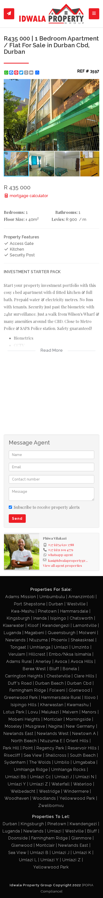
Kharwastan (52, 704)
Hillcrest (37, 654)
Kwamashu (78, 704)
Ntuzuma (38, 640)
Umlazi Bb (15, 776)
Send (17, 519)
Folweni (57, 690)
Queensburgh (62, 632)
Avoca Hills (82, 661)
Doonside (18, 838)
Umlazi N (85, 776)
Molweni (87, 632)
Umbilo (62, 762)
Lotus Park (13, 712)
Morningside (78, 719)
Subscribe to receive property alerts (47, 507)
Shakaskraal (82, 640)
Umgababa (84, 762)
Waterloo (82, 784)
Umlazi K (82, 852)
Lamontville (85, 625)
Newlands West (53, 733)
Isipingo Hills (24, 704)
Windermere (76, 791)
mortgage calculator (28, 195)
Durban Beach (49, 683)
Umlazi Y (17, 784)
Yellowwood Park (77, 798)
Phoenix (59, 640)
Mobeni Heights (24, 719)
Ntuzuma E (51, 740)
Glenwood (79, 690)
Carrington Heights (24, 676)
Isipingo (58, 618)
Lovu (33, 712)
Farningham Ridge (28, 690)
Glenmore (81, 838)
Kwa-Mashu (22, 611)
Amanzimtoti (81, 596)
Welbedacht (23, 791)
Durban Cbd (79, 683)
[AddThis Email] (32, 73)
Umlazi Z (39, 784)
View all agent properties (62, 565)
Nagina (55, 726)
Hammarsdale (74, 611)
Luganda (12, 632)
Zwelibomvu (51, 805)
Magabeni (34, 632)
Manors (89, 712)
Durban (56, 604)
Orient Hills (77, 740)
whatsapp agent (60, 554)
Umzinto (80, 647)
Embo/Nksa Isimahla (70, 654)
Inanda (40, 618)
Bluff (54, 668)
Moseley (13, 726)
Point (28, 748)
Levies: (58, 219)
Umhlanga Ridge (31, 769)
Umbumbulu (52, 596)
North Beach (24, 740)
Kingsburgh (18, 618)
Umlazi (61, 647)
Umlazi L (28, 859)
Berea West (34, 668)
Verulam (16, 654)
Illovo (90, 697)
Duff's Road (20, 683)
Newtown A (84, 733)
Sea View (33, 755)
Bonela (70, 668)
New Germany (80, 726)
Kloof (33, 625)
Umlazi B (39, 852)
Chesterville (58, 676)
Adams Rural (19, 661)
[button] (95, 84)
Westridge (49, 791)
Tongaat (18, 647)
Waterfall (61, 784)
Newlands (16, 640)
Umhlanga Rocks (68, 769)
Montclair (53, 719)
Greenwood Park (21, 697)
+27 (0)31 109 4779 (60, 549)
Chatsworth (81, 618)
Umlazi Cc (40, 776)
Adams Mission (20, 596)
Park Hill (11, 748)
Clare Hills (84, 676)
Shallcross (56, 755)
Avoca (61, 661)
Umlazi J (63, 776)
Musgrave (35, 726)
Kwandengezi (56, 625)
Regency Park (50, 748)
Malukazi (50, 712)
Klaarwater (13, 625)
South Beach (83, 755)
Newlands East (19, 733)
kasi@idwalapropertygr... (68, 560)
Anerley (43, 661)
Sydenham (15, 762)
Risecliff (12, 755)
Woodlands (44, 798)
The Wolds (40, 762)
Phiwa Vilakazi (54, 538)
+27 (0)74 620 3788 (61, 544)
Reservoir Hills (82, 748)
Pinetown (47, 611)
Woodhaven (16, 798)
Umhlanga (40, 647)
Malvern (70, 712)
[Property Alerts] (9, 13)
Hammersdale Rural (61, 697)
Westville (76, 604)
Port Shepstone (29, 604)
